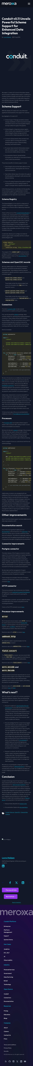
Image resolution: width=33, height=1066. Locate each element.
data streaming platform (19, 784)
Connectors (7, 997)
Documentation (9, 1001)
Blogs (5, 1018)
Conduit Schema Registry (22, 213)
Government (8, 973)
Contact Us (7, 1035)
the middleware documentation (21, 414)
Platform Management (8, 931)
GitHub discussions (19, 766)
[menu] (29, 3)
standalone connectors (8, 385)
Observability (8, 960)
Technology (7, 984)
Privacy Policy (7, 1048)
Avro (3, 380)
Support (6, 936)
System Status (8, 939)
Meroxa (12, 812)
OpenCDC (17, 812)
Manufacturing (8, 977)
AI (4, 956)
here (9, 581)
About (6, 1027)
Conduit (7, 812)
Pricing (6, 1011)
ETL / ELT (7, 953)
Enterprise (7, 926)
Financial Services (9, 969)
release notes (23, 803)
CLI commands (23, 740)
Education (7, 1014)
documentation (23, 256)
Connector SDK (11, 309)
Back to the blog (16, 902)
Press (5, 1039)
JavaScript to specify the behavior (21, 592)
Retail (6, 981)
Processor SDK (8, 422)
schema (16, 314)
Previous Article (10, 890)
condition (12, 626)
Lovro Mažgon (7, 37)
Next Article (10, 897)
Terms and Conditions (10, 1044)
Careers (6, 1031)
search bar (25, 531)
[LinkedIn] (3, 866)
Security (6, 1051)
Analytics (7, 949)
